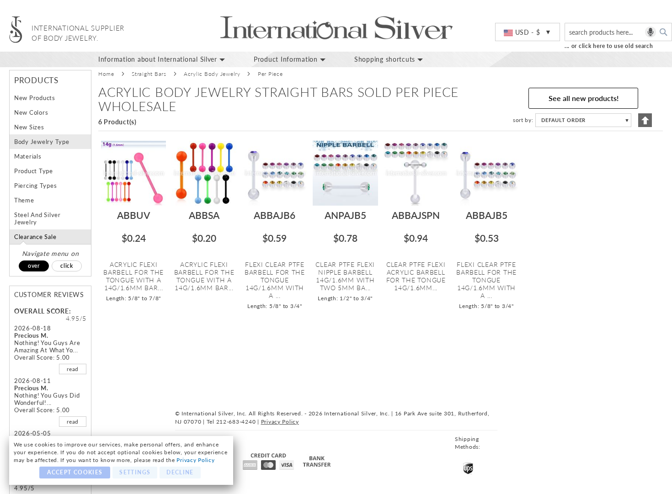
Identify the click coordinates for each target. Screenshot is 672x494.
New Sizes (29, 127)
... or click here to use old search (609, 45)
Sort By (522, 120)
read (73, 369)
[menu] (381, 59)
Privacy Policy (195, 460)
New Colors (31, 112)
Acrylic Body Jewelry (212, 73)
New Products (34, 97)
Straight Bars (149, 73)
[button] (528, 32)
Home (106, 73)
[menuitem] (169, 59)
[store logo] (15, 29)
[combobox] (618, 32)
